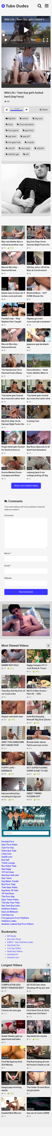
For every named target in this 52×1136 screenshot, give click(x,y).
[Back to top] (47, 1130)
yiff (27, 154)
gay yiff (26, 136)
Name (7, 553)
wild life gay (13, 154)
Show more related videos (26, 485)
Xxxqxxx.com (13, 957)
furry (10, 124)
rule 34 (11, 148)
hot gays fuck (14, 142)
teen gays (25, 148)
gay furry (29, 130)
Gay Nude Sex (13, 945)
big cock (38, 118)
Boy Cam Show (14, 939)
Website (8, 578)
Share (45, 109)
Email (7, 566)
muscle (30, 142)
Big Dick (11, 118)
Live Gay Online (14, 948)
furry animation (26, 124)
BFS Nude (11, 936)
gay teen (12, 136)
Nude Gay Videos (15, 951)
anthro (25, 118)
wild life (40, 148)
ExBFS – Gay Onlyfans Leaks (20, 942)
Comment (9, 515)
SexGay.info (12, 954)
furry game (13, 130)
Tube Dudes (16, 6)
